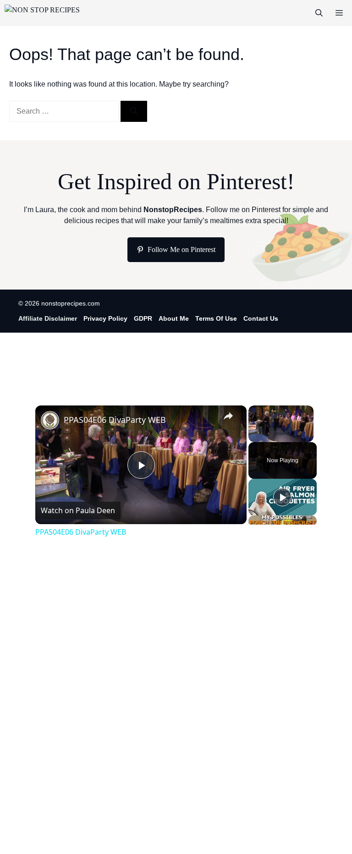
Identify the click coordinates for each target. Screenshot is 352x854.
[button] (319, 13)
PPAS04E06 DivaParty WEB (115, 419)
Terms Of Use (216, 318)
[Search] (134, 111)
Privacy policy (105, 318)
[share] (228, 416)
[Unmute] (264, 436)
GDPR (143, 318)
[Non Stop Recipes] (42, 13)
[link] (50, 420)
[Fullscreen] (308, 436)
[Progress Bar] (281, 431)
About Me (174, 318)
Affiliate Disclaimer (47, 318)
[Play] (253, 436)
